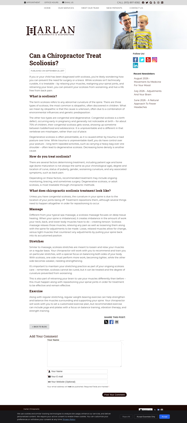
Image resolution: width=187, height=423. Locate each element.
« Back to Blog (39, 326)
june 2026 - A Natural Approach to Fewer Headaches (146, 103)
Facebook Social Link (135, 59)
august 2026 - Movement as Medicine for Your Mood (147, 82)
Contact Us (136, 8)
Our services (66, 8)
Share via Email (117, 322)
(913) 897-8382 (132, 3)
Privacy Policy (69, 419)
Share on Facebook (111, 322)
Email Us (69, 2)
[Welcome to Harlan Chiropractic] (50, 35)
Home (47, 8)
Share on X (106, 322)
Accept (164, 417)
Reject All (126, 417)
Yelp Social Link (148, 59)
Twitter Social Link (141, 59)
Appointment (33, 2)
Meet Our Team (90, 8)
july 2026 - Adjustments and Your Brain (148, 93)
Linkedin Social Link (135, 65)
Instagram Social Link (154, 59)
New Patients (114, 8)
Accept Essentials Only (146, 417)
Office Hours (51, 2)
